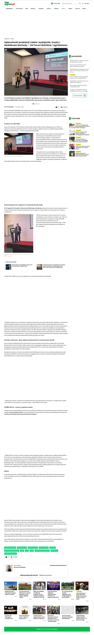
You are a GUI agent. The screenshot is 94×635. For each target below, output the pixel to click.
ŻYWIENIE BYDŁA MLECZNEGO (10, 553)
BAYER (27, 550)
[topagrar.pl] (9, 3)
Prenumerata (9, 8)
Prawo (49, 8)
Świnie (70, 8)
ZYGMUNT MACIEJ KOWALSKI (10, 547)
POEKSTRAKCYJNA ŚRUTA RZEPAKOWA (42, 550)
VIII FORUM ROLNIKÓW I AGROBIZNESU (12, 550)
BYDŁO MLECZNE (54, 550)
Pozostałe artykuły (77, 95)
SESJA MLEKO (52, 547)
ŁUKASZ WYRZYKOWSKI (43, 547)
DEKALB (31, 550)
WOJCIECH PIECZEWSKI (22, 547)
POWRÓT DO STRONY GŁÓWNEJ (47, 629)
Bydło (63, 8)
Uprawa (33, 8)
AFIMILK (22, 550)
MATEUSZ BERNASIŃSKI (32, 547)
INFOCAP (77, 8)
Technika (40, 8)
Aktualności (19, 8)
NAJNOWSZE (76, 56)
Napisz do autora (45, 575)
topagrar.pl (6, 38)
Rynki (26, 8)
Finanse (56, 8)
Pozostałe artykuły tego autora (58, 565)
